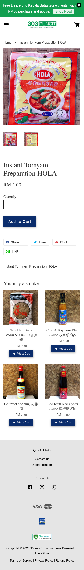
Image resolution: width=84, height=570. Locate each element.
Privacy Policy (44, 560)
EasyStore (42, 553)
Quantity (10, 196)
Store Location (42, 464)
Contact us (42, 459)
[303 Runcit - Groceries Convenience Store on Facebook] (30, 489)
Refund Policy (65, 560)
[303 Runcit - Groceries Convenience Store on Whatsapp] (54, 489)
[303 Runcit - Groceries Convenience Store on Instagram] (42, 489)
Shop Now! (63, 11)
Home (7, 42)
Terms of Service (21, 560)
